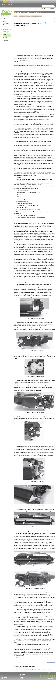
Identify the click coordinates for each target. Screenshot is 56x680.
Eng (2, 678)
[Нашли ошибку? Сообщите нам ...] (53, 18)
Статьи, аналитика (5, 19)
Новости (3, 4)
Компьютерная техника (36, 16)
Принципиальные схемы (7, 25)
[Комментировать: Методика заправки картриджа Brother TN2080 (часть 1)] (45, 23)
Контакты (3, 6)
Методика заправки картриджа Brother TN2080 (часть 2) (27, 669)
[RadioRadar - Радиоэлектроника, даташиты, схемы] (6, 11)
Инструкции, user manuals (6, 22)
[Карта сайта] (4, 1)
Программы (6, 28)
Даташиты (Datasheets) (6, 16)
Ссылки (22, 675)
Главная (16, 16)
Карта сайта (4, 677)
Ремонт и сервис (51, 662)
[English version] (7, 1)
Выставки (5, 37)
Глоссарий (5, 32)
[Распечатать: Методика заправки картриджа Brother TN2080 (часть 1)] (54, 18)
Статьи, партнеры (5, 39)
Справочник (6, 31)
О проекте (9, 4)
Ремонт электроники (6, 35)
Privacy (21, 678)
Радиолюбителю (7, 29)
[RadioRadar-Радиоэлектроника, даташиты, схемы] (1, 1)
